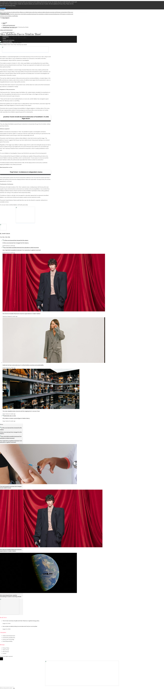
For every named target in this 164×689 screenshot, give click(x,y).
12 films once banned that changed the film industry (16, 243)
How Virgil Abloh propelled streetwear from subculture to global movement (35, 14)
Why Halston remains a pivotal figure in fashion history (16, 418)
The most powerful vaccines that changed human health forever (10, 487)
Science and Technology (8, 639)
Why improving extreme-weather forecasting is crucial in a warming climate (10, 596)
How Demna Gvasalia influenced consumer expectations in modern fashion (21, 313)
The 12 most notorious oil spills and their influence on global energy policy (17, 12)
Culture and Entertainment (6, 30)
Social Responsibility (7, 641)
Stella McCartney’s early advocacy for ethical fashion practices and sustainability (23, 365)
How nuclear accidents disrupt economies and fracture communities (51, 12)
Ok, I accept (3, 8)
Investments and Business (9, 637)
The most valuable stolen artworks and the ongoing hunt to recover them (21, 411)
